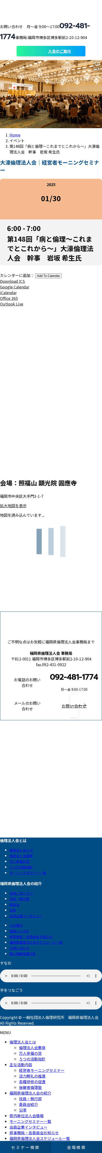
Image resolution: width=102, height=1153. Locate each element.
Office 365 (9, 298)
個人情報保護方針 (22, 953)
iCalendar (8, 292)
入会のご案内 (59, 51)
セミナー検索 (25, 1147)
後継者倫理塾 (30, 1087)
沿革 (12, 910)
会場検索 (76, 1147)
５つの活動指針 (21, 867)
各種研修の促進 (32, 1081)
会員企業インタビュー (26, 915)
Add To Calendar (48, 276)
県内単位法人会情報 (26, 1115)
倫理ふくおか (19, 931)
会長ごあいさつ (21, 893)
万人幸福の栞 (19, 861)
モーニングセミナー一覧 (27, 872)
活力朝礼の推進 (32, 1076)
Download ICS (12, 281)
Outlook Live (11, 304)
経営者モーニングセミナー (42, 1070)
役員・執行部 (19, 898)
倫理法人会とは (21, 850)
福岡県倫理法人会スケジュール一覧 (35, 942)
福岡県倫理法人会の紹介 (30, 1093)
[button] (74, 705)
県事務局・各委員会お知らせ (31, 936)
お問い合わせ (19, 948)
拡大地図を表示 (13, 505)
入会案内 (16, 925)
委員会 (14, 904)
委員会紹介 (28, 1104)
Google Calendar (14, 287)
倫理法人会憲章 (21, 855)
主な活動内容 (20, 1064)
